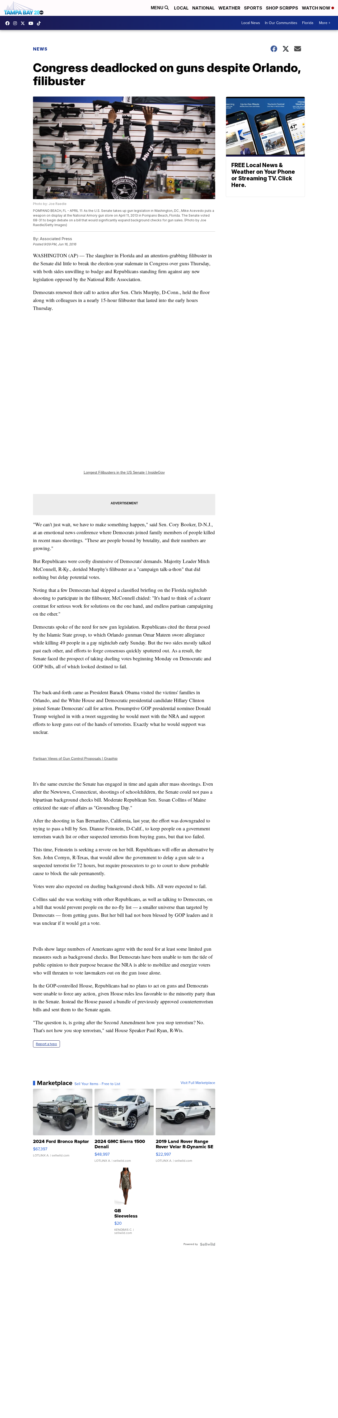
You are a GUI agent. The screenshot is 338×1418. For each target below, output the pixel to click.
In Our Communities (281, 23)
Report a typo (46, 1044)
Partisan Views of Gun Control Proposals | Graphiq (75, 758)
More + (324, 23)
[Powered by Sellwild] (207, 1244)
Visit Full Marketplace (198, 1083)
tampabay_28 (16, 23)
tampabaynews (8, 23)
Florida (307, 23)
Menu (158, 8)
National (203, 8)
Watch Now (316, 8)
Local (181, 8)
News (40, 49)
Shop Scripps (282, 8)
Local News (250, 23)
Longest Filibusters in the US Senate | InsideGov (124, 472)
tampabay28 (24, 23)
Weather (229, 8)
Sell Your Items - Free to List (97, 1084)
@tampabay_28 (40, 23)
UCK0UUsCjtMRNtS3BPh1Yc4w (32, 23)
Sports (253, 8)
